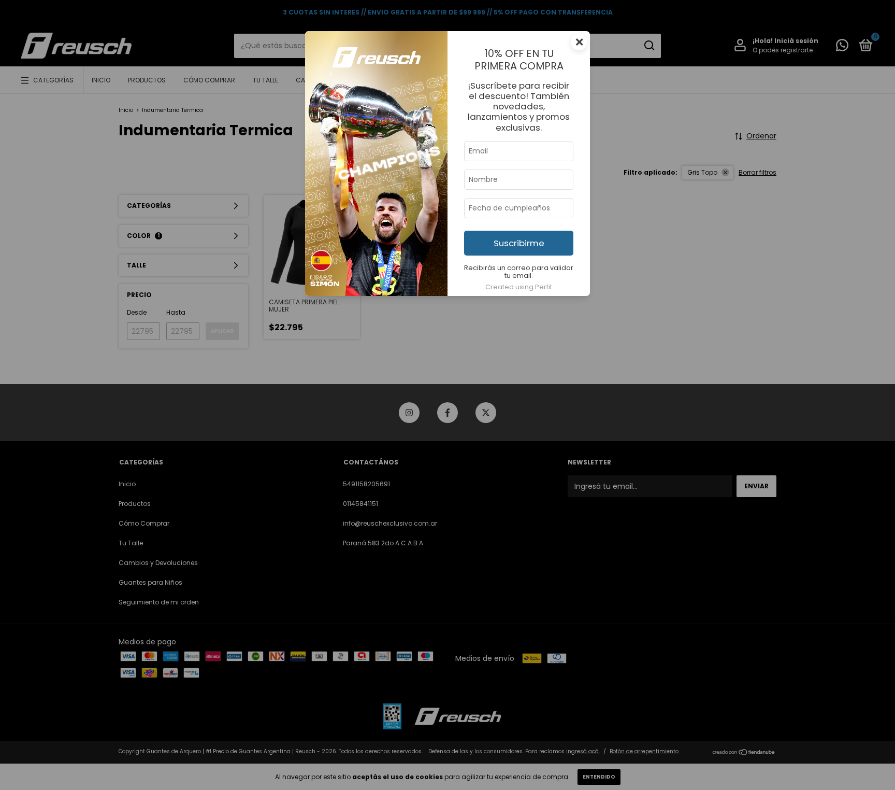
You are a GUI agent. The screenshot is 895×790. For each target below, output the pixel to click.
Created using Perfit (518, 287)
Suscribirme (519, 243)
